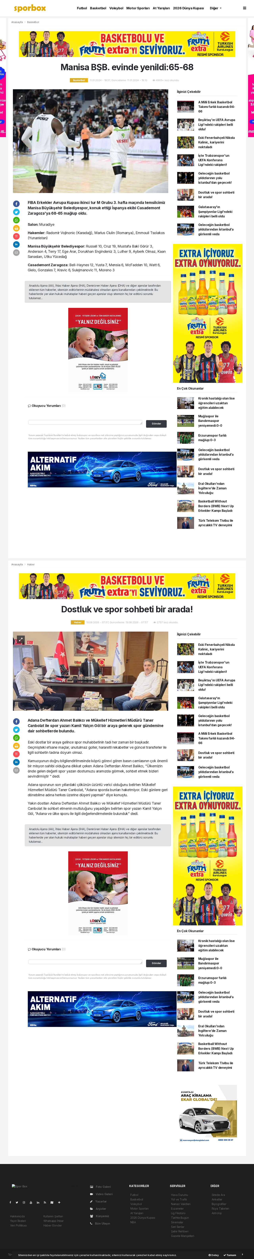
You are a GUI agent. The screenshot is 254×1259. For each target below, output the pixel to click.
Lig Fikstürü (178, 1213)
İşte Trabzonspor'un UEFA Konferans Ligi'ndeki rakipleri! (213, 160)
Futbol (82, 8)
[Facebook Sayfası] (12, 1202)
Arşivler (100, 1208)
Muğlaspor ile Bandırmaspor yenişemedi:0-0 (210, 420)
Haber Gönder (52, 1225)
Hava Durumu (179, 1195)
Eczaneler (177, 1208)
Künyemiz (102, 1216)
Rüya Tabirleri (220, 1208)
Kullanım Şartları (53, 1216)
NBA (133, 1222)
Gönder (156, 423)
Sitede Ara (218, 1195)
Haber (31, 564)
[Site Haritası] (54, 1202)
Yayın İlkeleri (18, 1221)
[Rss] (46, 1202)
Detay (215, 1255)
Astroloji (217, 1213)
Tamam (231, 1255)
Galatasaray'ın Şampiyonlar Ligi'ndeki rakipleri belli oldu (215, 211)
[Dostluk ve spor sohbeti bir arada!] (90, 671)
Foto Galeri (103, 1186)
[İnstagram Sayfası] (25, 1202)
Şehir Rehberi (180, 1231)
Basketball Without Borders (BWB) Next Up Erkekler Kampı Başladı (216, 506)
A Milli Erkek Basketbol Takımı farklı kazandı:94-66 (216, 106)
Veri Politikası (18, 1225)
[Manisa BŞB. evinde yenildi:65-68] (90, 140)
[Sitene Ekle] (61, 1202)
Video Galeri (104, 1194)
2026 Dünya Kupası (188, 8)
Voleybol (116, 8)
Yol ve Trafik (179, 1199)
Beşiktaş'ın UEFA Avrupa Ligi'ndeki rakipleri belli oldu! (216, 124)
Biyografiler (219, 1204)
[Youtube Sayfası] (32, 1202)
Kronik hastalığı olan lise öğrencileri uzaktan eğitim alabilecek (216, 403)
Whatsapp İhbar (53, 1221)
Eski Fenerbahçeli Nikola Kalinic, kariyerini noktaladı (216, 142)
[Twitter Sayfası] (18, 1202)
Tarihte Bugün (180, 1217)
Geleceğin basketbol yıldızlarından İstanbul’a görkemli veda (216, 229)
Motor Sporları (138, 8)
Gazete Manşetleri (182, 1236)
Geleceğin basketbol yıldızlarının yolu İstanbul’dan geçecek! (215, 178)
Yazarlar (100, 1201)
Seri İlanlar (177, 1226)
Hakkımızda (17, 1216)
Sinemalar (177, 1222)
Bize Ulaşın (102, 1223)
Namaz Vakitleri (180, 1204)
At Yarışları (161, 8)
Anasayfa (17, 22)
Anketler (217, 1199)
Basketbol (98, 8)
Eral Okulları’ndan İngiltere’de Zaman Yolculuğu (212, 488)
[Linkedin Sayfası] (39, 1202)
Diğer (214, 8)
